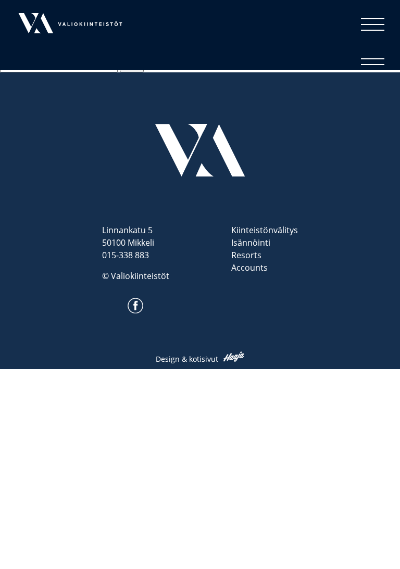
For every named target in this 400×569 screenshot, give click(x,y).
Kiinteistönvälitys (264, 230)
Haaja (234, 356)
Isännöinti (250, 242)
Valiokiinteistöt (47, 48)
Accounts (249, 267)
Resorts (246, 255)
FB (132, 315)
